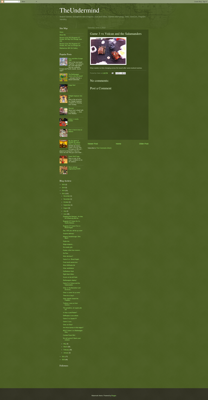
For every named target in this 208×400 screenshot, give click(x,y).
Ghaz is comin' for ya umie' (71, 292)
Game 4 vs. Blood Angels (71, 259)
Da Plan (65, 253)
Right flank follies (68, 274)
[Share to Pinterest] (125, 73)
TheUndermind (79, 10)
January (66, 353)
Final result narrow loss (70, 262)
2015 (63, 184)
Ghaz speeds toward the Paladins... (70, 299)
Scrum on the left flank (70, 277)
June (65, 214)
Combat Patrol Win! (69, 335)
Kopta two (66, 241)
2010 (63, 359)
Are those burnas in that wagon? (73, 327)
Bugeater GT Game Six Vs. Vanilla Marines (71, 222)
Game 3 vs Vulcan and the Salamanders (71, 284)
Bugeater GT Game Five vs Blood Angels (71, 226)
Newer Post (93, 144)
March (65, 347)
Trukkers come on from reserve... (70, 304)
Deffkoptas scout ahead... (71, 315)
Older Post (143, 144)
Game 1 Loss (67, 321)
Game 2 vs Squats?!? (70, 318)
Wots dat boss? (68, 256)
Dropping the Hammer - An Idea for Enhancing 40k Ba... (73, 217)
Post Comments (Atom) (104, 148)
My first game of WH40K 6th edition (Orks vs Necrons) (74, 142)
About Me (63, 35)
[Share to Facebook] (123, 73)
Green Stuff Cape (73, 156)
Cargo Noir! (72, 85)
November (66, 199)
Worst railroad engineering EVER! (74, 168)
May (65, 344)
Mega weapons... (68, 244)
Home (118, 144)
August (65, 208)
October (66, 202)
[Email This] (116, 73)
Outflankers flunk (68, 271)
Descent (71, 108)
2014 (63, 187)
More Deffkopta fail (69, 265)
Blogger (113, 395)
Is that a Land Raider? (70, 312)
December (66, 196)
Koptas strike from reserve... (72, 250)
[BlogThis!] (118, 73)
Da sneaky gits (67, 247)
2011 (63, 356)
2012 (63, 193)
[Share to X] (120, 73)
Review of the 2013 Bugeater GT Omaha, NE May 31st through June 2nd (71, 39)
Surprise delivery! (68, 233)
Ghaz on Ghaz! (68, 324)
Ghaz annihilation (68, 268)
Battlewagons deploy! (69, 280)
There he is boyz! (68, 295)
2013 (63, 190)
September (67, 205)
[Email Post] (112, 73)
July (65, 211)
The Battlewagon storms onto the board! (75, 75)
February (66, 350)
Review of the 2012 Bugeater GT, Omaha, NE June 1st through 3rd (70, 44)
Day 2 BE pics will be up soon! (72, 230)
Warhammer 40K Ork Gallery (69, 48)
